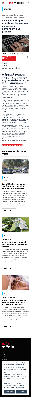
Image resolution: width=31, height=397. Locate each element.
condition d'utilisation (18, 387)
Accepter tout (9, 391)
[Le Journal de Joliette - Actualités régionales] (15, 3)
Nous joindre (5, 352)
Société (7, 9)
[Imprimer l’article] (27, 57)
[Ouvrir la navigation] (3, 2)
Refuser (22, 391)
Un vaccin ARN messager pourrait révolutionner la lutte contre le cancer (14, 302)
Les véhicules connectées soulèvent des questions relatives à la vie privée (14, 186)
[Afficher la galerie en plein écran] (27, 36)
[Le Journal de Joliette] (8, 344)
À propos (4, 354)
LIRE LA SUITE (8, 210)
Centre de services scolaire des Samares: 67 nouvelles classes (15, 244)
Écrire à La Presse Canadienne (13, 71)
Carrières (4, 357)
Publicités (4, 359)
